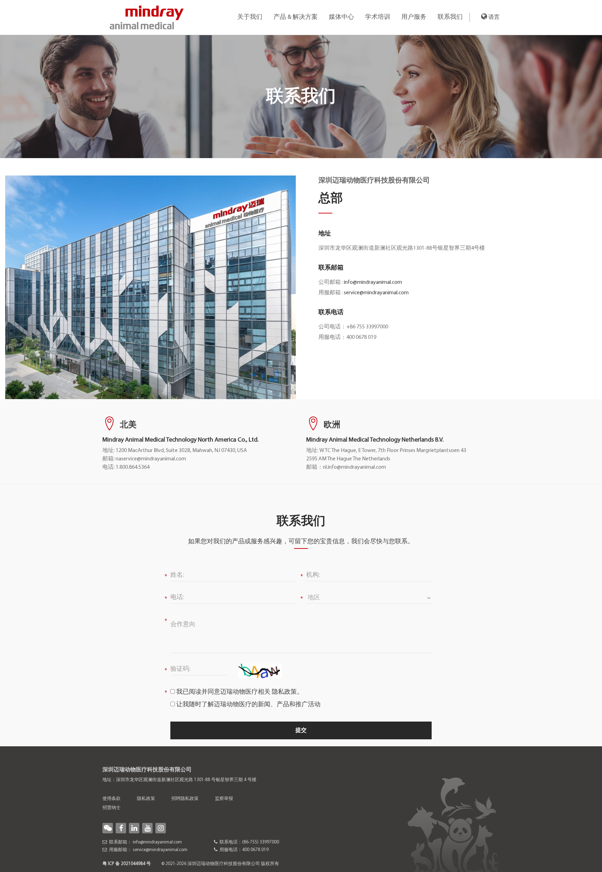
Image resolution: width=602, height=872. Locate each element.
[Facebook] (121, 828)
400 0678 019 (255, 850)
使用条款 (111, 798)
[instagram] (160, 828)
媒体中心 (341, 17)
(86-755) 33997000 (260, 842)
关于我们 (249, 17)
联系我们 (450, 17)
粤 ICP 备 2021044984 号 (126, 864)
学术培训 (377, 17)
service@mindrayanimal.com (376, 293)
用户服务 (413, 17)
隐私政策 (284, 692)
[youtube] (147, 828)
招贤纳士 (111, 807)
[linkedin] (134, 828)
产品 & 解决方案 (295, 17)
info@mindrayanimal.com (373, 282)
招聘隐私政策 (185, 798)
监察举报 (224, 798)
